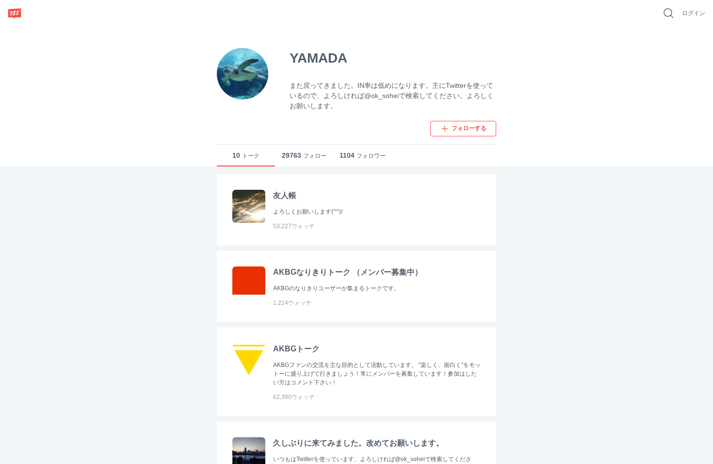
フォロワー (363, 155)
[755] (14, 13)
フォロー (304, 155)
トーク (245, 155)
